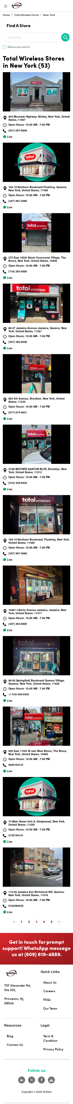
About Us (50, 982)
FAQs (47, 999)
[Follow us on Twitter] (31, 1080)
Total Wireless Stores (26, 15)
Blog (10, 1036)
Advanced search (18, 47)
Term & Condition (50, 1038)
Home (6, 15)
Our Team (50, 1008)
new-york (49, 15)
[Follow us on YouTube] (51, 1080)
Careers (49, 991)
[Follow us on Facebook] (41, 1080)
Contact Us (15, 1044)
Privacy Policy (53, 1049)
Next (59, 921)
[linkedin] (21, 1080)
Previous (14, 921)
